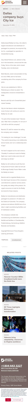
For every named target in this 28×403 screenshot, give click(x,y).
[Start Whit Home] (14, 361)
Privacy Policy (16, 396)
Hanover (21, 381)
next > (25, 247)
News (7, 35)
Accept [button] (8, 399)
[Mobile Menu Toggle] (24, 2)
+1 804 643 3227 (11, 366)
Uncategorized (16, 240)
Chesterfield (14, 381)
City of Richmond (18, 379)
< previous (4, 247)
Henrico (3, 382)
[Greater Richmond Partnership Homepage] (7, 2)
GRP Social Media (16, 385)
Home (3, 35)
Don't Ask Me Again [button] (17, 399)
